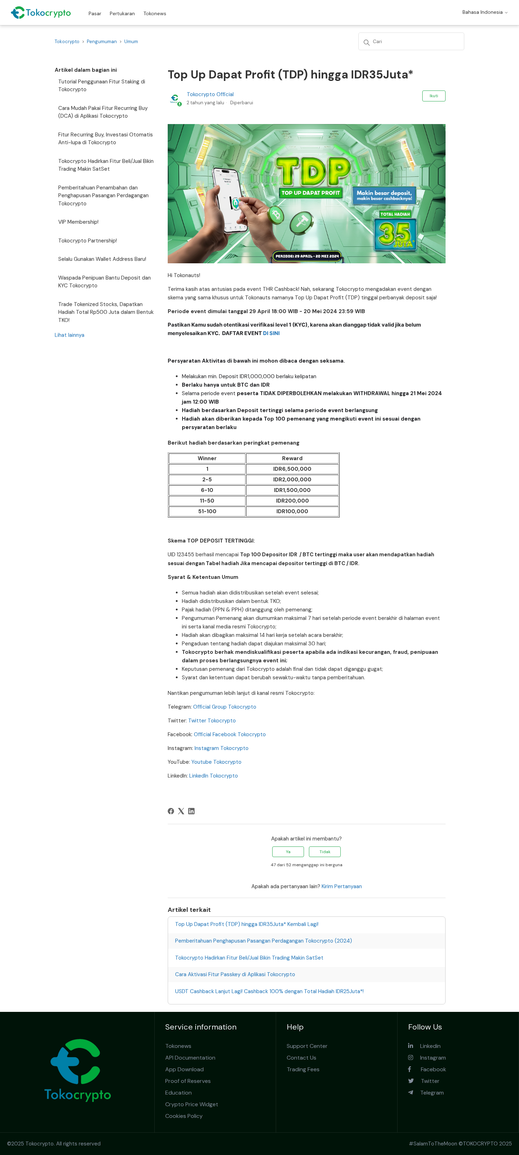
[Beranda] (41, 12)
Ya (288, 852)
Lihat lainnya (69, 335)
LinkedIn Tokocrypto (213, 775)
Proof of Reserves (188, 1081)
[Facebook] (171, 811)
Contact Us (301, 1057)
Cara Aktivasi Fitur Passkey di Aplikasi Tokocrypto (235, 974)
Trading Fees (303, 1069)
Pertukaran (122, 13)
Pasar (95, 13)
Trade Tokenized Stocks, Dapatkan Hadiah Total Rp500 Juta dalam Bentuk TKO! (106, 312)
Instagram (429, 1057)
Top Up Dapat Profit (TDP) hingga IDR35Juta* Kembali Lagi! (246, 924)
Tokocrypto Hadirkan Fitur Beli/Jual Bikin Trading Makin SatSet (106, 165)
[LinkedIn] (191, 811)
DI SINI (272, 333)
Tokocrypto (67, 42)
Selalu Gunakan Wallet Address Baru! (102, 259)
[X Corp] (181, 811)
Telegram (428, 1092)
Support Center (307, 1046)
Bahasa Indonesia (483, 12)
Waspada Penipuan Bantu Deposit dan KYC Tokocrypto (104, 281)
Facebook (428, 1069)
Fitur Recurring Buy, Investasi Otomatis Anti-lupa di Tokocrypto (105, 138)
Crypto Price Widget (191, 1104)
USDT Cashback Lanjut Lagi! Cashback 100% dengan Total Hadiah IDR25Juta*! (269, 991)
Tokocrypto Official (210, 94)
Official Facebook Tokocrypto (230, 734)
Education (178, 1092)
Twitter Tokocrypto (212, 720)
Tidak (325, 852)
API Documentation (190, 1057)
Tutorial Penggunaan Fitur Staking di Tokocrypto (101, 85)
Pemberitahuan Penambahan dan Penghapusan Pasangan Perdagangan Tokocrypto (103, 195)
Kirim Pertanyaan (342, 886)
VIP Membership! (78, 221)
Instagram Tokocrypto (222, 748)
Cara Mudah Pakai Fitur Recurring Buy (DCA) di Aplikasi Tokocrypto (103, 112)
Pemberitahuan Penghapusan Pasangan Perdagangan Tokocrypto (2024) (263, 940)
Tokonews (154, 13)
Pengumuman (102, 42)
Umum (131, 42)
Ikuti (434, 96)
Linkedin (427, 1046)
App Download (184, 1069)
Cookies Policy (184, 1116)
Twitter (427, 1081)
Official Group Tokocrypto (224, 706)
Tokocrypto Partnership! (87, 240)
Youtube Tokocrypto (216, 762)
